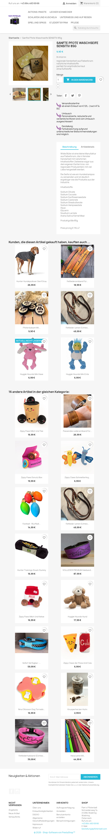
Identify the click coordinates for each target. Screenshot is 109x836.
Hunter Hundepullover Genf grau (31, 281)
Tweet (72, 95)
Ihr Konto (62, 802)
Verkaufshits (14, 817)
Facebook (11, 791)
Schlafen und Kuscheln (42, 17)
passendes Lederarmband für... (77, 431)
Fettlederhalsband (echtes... (32, 755)
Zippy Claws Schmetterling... (77, 477)
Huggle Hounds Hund (77, 616)
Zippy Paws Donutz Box (31, 477)
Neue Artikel (14, 813)
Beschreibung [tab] (69, 146)
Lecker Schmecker (61, 11)
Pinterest (79, 95)
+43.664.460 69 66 (29, 3)
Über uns (37, 807)
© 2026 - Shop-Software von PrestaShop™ (54, 832)
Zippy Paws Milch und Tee (31, 431)
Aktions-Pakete (37, 11)
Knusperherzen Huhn (77, 709)
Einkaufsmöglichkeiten (43, 811)
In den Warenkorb (79, 79)
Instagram (17, 791)
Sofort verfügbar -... (31, 663)
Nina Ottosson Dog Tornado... (31, 709)
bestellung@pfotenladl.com (94, 828)
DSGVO (36, 814)
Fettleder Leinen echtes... (77, 327)
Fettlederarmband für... (77, 281)
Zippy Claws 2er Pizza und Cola (77, 663)
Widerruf (37, 827)
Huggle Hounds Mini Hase (31, 374)
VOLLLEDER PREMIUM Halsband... (77, 570)
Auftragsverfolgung (65, 807)
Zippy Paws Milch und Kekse (31, 616)
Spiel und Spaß (37, 22)
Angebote (13, 810)
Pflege (75, 22)
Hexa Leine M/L (77, 755)
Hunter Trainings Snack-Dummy (31, 570)
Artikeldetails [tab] (87, 146)
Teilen (65, 95)
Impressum (38, 824)
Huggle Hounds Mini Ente (77, 374)
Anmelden (61, 811)
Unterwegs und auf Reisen (76, 17)
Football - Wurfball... (32, 523)
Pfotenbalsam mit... (31, 327)
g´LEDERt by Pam (58, 22)
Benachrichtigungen (65, 821)
